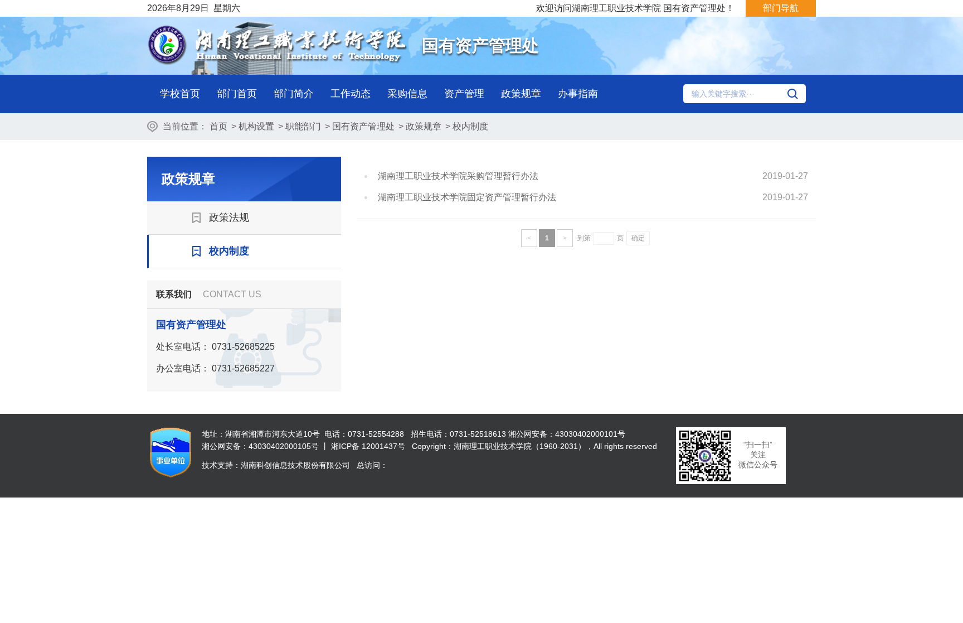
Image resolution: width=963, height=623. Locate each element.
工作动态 (350, 93)
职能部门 (303, 126)
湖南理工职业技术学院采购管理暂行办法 (458, 176)
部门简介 (294, 93)
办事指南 (578, 93)
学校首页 (180, 93)
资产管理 (464, 93)
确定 (638, 238)
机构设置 (256, 126)
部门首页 (237, 93)
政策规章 (521, 93)
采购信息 (407, 93)
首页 (218, 126)
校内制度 (470, 126)
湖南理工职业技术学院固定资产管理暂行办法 (467, 197)
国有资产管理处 (363, 126)
